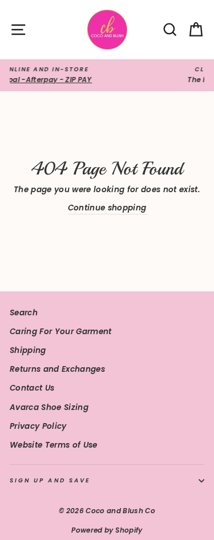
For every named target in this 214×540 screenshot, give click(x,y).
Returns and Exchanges (57, 369)
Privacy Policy (38, 426)
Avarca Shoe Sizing (49, 407)
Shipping (28, 350)
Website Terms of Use (54, 445)
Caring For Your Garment (61, 331)
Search (24, 312)
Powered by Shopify (106, 530)
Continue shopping (107, 207)
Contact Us (32, 388)
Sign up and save (50, 480)
